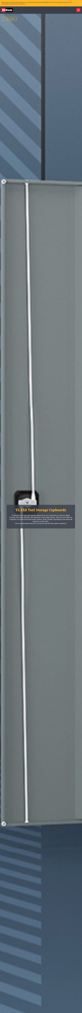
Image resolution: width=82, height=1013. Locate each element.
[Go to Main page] (8, 10)
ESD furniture (10, 19)
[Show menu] (78, 10)
